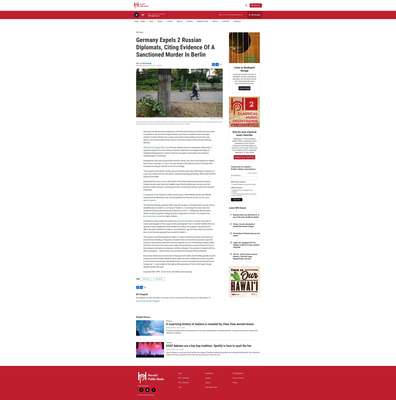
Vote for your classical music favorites (244, 133)
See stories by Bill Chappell (148, 301)
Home (136, 21)
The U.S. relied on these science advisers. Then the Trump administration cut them (245, 256)
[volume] (143, 15)
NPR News (139, 32)
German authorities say (187, 221)
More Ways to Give (211, 387)
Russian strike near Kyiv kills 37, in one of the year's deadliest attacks (246, 216)
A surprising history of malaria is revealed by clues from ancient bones (210, 324)
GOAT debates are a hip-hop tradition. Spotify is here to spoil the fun (208, 346)
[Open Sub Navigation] (146, 21)
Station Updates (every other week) (244, 184)
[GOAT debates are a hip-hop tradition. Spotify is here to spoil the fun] (150, 349)
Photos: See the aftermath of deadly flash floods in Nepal (244, 225)
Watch (179, 21)
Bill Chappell (147, 63)
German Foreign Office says (158, 147)
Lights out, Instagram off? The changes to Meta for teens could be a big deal (246, 245)
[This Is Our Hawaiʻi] (244, 281)
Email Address (236, 175)
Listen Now (244, 88)
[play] (136, 15)
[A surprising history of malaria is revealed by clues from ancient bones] (150, 328)
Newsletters (209, 373)
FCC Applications (238, 373)
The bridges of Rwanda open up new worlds (246, 234)
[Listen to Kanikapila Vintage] (244, 47)
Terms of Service (238, 378)
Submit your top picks (244, 157)
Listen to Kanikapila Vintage (244, 69)
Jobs (179, 387)
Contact (207, 378)
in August (165, 163)
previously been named (152, 216)
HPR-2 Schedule (183, 382)
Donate (256, 5)
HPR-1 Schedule (183, 378)
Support (208, 382)
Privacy (235, 382)
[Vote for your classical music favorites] (244, 112)
